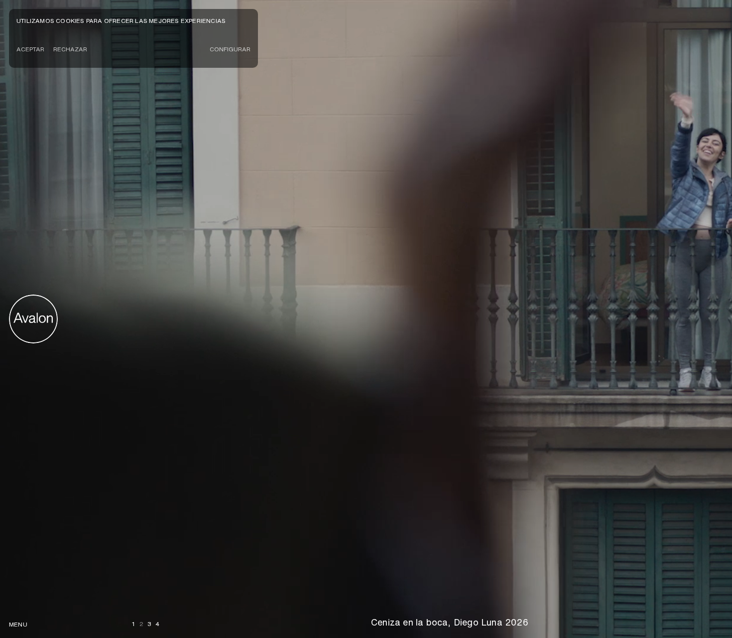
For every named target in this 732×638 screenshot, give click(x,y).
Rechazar (70, 49)
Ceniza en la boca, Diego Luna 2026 (449, 622)
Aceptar (30, 49)
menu (18, 624)
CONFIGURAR (230, 49)
